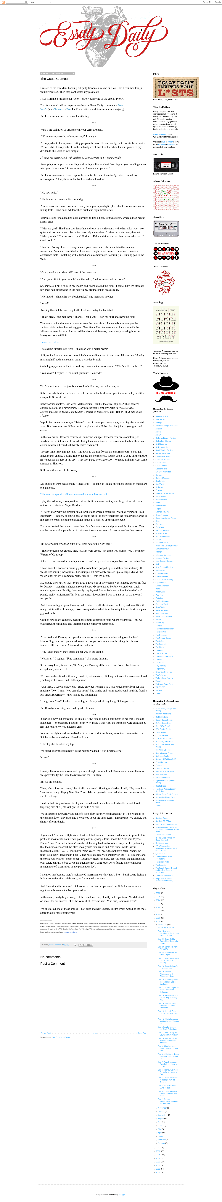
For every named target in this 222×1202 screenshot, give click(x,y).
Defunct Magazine (163, 478)
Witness (159, 690)
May (160, 1129)
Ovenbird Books (162, 768)
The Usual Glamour (166, 928)
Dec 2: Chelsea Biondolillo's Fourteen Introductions (168, 1101)
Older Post (142, 1033)
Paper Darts (160, 592)
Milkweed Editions (163, 555)
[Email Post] (75, 945)
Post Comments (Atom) (60, 1037)
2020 (158, 914)
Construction (161, 463)
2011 (158, 1169)
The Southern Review (164, 657)
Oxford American (162, 586)
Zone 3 (158, 693)
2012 (158, 1165)
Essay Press (161, 496)
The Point (159, 650)
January (161, 1143)
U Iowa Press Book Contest (167, 794)
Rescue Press (161, 774)
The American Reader (165, 629)
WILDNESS (160, 687)
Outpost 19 (160, 765)
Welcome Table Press (164, 684)
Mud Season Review (164, 561)
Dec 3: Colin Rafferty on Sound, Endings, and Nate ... (167, 1093)
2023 (158, 904)
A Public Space (162, 416)
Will (163, 142)
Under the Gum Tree (164, 672)
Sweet (158, 620)
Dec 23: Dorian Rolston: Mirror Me (167, 948)
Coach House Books (164, 720)
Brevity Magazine (163, 453)
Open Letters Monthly (164, 580)
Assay (158, 435)
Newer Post (46, 1033)
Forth (158, 503)
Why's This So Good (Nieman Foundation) (164, 880)
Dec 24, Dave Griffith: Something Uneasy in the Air (168, 941)
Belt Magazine (161, 444)
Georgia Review (162, 512)
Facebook (171, 144)
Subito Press (161, 786)
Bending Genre (162, 818)
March (161, 1136)
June (160, 1126)
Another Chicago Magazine (167, 426)
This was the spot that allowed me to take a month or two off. (74, 494)
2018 (158, 921)
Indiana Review (162, 543)
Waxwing (159, 681)
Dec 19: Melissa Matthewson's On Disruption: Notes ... (167, 974)
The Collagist (161, 635)
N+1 (157, 564)
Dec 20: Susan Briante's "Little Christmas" (167, 967)
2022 (158, 907)
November (162, 1108)
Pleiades (159, 598)
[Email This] (79, 945)
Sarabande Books (163, 778)
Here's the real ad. (50, 342)
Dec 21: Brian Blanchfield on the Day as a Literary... (168, 960)
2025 (158, 897)
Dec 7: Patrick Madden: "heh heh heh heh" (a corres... (167, 1064)
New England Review (164, 567)
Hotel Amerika (161, 533)
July (160, 1122)
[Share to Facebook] (88, 945)
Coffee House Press (164, 723)
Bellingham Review (164, 441)
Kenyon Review (162, 549)
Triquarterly (160, 669)
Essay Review (161, 500)
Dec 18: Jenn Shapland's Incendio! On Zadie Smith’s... (168, 982)
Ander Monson (159, 134)
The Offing (160, 641)
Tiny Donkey (161, 666)
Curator (159, 475)
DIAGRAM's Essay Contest (166, 824)
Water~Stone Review (164, 678)
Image (158, 540)
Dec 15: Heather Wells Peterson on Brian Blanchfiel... (167, 1005)
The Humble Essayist (164, 875)
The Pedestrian (162, 644)
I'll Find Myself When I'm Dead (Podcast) (165, 839)
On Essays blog (162, 843)
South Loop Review (164, 617)
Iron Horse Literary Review (166, 546)
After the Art (160, 420)
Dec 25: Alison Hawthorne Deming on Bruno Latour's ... (168, 933)
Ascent (158, 432)
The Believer (161, 632)
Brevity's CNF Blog (163, 821)
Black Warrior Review (164, 450)
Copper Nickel (161, 469)
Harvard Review (162, 530)
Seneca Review (162, 610)
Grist (157, 521)
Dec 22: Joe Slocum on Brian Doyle (167, 954)
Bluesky (161, 144)
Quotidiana (160, 854)
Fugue (158, 509)
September (163, 1115)
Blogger (122, 1195)
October (161, 1112)
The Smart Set (161, 653)
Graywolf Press (162, 735)
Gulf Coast (160, 527)
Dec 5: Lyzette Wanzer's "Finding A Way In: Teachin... (167, 1080)
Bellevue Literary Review (166, 438)
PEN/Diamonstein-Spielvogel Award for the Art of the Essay (167, 848)
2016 (158, 1151)
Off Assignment (162, 576)
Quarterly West (162, 604)
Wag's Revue (161, 675)
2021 (158, 911)
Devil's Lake (161, 481)
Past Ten (159, 595)
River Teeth (160, 607)
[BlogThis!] (82, 945)
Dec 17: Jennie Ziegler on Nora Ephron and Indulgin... (168, 990)
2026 (158, 893)
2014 (158, 1158)
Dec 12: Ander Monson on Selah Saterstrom (167, 1028)
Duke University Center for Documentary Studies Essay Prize (167, 829)
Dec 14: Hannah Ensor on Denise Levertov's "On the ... (167, 1013)
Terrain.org (160, 623)
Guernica (159, 524)
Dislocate (159, 487)
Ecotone (159, 490)
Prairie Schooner (162, 601)
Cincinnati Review (163, 456)
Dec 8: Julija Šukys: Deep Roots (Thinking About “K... (168, 1056)
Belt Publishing (162, 717)
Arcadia (159, 429)
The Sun (159, 660)
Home (94, 1033)
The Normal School (163, 638)
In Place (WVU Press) (164, 739)
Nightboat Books (162, 756)
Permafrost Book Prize (165, 771)
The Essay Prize (162, 862)
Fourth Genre (161, 506)
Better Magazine (162, 447)
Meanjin (159, 552)
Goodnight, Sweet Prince (166, 518)
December (162, 925)
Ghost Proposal (162, 515)
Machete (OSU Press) (164, 742)
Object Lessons (162, 573)
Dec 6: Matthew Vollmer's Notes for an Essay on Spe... (168, 1072)
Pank (158, 589)
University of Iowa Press (165, 797)
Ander (170, 142)
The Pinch (160, 647)
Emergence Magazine (165, 493)
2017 (158, 1148)
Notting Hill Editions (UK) (166, 759)
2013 (158, 1162)
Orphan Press (161, 583)
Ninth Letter (160, 570)
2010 (158, 1172)
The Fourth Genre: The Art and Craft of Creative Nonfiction (166, 870)
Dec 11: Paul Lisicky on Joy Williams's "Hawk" (168, 1034)
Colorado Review (163, 460)
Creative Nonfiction (163, 472)
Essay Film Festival (163, 835)
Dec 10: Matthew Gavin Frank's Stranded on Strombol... (167, 1040)
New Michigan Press (164, 753)
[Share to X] (85, 945)
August (161, 1119)
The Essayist (161, 865)
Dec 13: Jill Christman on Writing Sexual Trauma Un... (168, 1021)
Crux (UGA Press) (163, 726)
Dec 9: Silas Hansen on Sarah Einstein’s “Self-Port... (168, 1048)
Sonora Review (162, 613)
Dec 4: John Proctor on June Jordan (167, 1087)
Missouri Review (162, 558)
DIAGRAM (160, 484)
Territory (159, 626)
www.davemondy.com (70, 932)
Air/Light (159, 423)
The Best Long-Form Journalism (164, 858)
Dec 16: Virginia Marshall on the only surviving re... (168, 997)
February (162, 1140)
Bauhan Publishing (163, 714)
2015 (158, 1155)
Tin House (160, 663)
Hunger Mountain (163, 536)
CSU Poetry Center (163, 729)
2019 (158, 918)
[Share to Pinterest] (91, 945)
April (160, 1133)
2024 (158, 900)
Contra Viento (161, 466)
